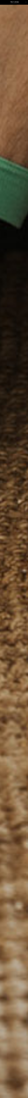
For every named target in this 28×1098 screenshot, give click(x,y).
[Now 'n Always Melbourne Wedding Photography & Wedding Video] (14, 2)
